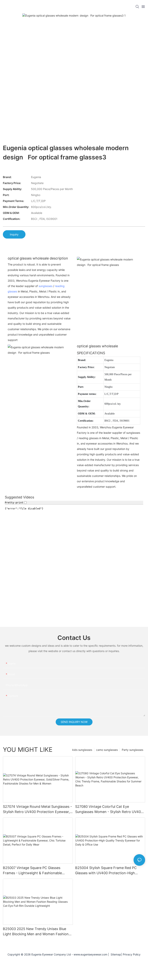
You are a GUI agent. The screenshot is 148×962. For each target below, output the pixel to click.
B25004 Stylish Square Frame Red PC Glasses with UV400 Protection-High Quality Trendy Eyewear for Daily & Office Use (109, 871)
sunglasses (45, 286)
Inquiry (14, 234)
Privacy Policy (131, 954)
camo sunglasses (107, 749)
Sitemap (115, 954)
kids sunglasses (82, 749)
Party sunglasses (132, 749)
